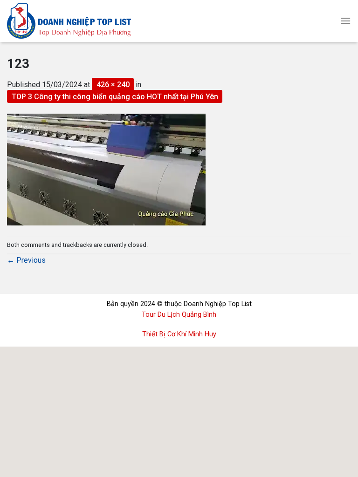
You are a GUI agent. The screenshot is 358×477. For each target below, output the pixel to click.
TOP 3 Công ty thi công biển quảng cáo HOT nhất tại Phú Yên (115, 96)
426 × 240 (113, 84)
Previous (26, 260)
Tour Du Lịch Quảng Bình (179, 315)
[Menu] (345, 20)
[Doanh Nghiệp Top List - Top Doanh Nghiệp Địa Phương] (82, 21)
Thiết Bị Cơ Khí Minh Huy (179, 334)
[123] (106, 168)
